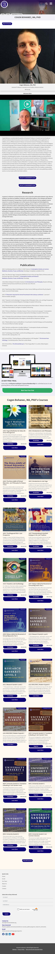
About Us (4, 884)
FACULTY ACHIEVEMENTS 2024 (27, 178)
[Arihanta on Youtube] (13, 934)
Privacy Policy (21, 949)
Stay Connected (6, 925)
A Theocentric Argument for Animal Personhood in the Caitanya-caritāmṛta (24, 295)
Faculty (7, 14)
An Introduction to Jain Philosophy (34, 282)
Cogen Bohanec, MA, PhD (17, 14)
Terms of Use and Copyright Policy (34, 949)
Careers (4, 886)
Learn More (15, 448)
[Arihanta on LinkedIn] (10, 934)
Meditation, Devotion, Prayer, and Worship (12, 278)
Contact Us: (5, 921)
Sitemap (14, 949)
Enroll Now (10, 444)
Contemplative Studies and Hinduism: (29, 276)
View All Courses (27, 860)
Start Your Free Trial (27, 390)
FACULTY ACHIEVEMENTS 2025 (27, 185)
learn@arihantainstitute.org (9, 923)
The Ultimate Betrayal (18, 344)
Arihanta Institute (20, 947)
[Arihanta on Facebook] (3, 934)
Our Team (4, 881)
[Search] (46, 3)
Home (3, 14)
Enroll (3, 879)
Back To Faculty (7, 24)
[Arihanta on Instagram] (7, 934)
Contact (4, 888)
